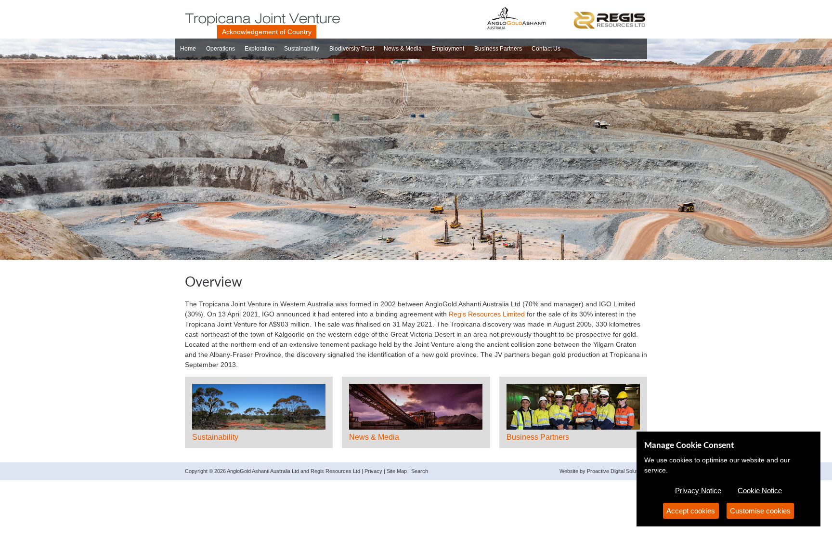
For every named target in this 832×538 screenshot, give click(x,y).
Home (188, 48)
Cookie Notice (760, 490)
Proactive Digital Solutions (617, 471)
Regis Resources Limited (487, 314)
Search (419, 471)
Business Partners (498, 48)
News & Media (403, 48)
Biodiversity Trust (351, 48)
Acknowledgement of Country (267, 32)
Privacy (373, 471)
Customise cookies (760, 511)
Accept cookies (690, 511)
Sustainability (301, 48)
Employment (447, 48)
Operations (220, 48)
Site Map (397, 471)
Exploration (259, 48)
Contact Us (546, 48)
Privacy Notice (698, 490)
